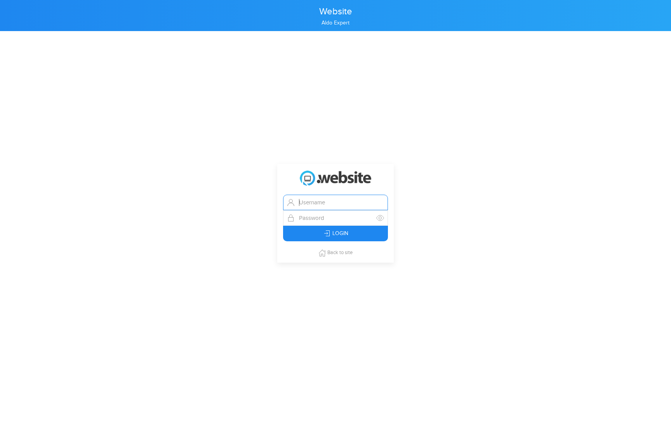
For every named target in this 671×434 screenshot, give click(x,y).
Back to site (339, 252)
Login (339, 233)
